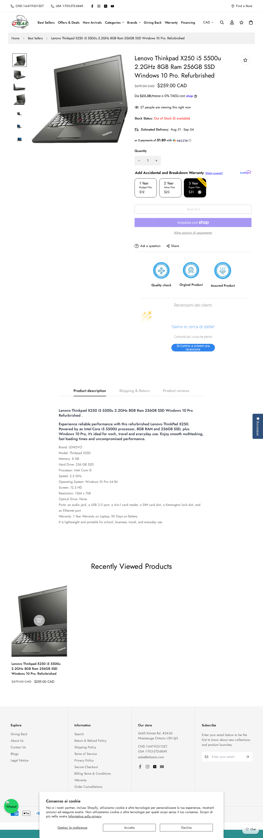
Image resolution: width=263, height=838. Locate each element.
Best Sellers (46, 22)
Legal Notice (19, 760)
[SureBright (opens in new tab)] (245, 172)
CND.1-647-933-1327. (153, 746)
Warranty (171, 22)
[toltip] (245, 60)
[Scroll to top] (255, 815)
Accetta (129, 827)
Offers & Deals (69, 22)
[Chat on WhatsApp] (11, 806)
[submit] (247, 757)
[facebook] (92, 6)
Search (79, 734)
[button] (193, 140)
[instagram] (99, 6)
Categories (113, 22)
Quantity (141, 150)
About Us (17, 740)
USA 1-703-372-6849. (153, 751)
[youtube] (112, 6)
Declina (186, 827)
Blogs (14, 753)
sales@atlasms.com (151, 757)
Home (16, 38)
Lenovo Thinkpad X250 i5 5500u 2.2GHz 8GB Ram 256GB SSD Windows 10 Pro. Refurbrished (36, 668)
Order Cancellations (88, 786)
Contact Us (18, 747)
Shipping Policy (85, 747)
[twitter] (105, 6)
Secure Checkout (86, 767)
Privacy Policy (84, 760)
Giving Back (152, 22)
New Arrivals (92, 22)
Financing (188, 22)
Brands (132, 22)
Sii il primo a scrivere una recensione (193, 347)
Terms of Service (85, 753)
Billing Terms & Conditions (92, 773)
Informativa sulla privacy (85, 816)
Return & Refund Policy (90, 740)
